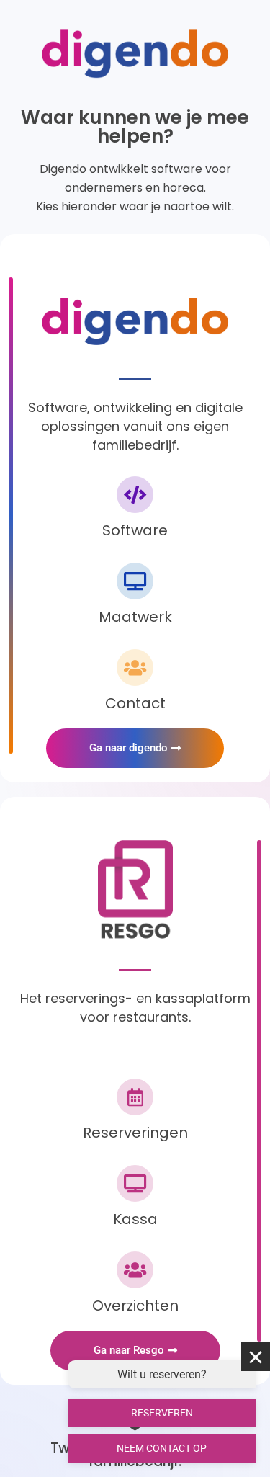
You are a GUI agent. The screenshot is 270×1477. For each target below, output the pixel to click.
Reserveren (162, 1413)
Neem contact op (162, 1448)
